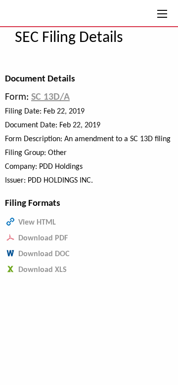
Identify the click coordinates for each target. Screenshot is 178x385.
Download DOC (43, 254)
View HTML (37, 223)
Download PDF (43, 238)
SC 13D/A (50, 97)
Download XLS (42, 270)
